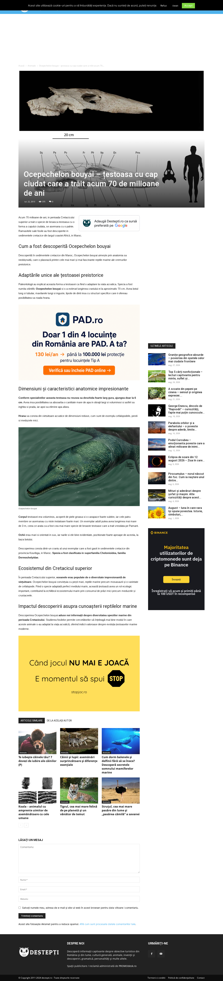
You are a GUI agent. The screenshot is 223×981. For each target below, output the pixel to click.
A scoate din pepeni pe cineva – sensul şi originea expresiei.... (185, 392)
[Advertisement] (111, 40)
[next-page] (26, 825)
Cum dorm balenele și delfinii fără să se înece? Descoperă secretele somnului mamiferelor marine (118, 764)
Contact (201, 977)
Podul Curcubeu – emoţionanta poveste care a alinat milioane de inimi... (186, 443)
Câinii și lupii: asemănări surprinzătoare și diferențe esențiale (78, 761)
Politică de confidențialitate (181, 977)
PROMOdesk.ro (127, 966)
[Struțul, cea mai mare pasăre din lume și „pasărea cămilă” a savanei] (121, 790)
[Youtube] (160, 953)
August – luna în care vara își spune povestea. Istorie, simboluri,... (185, 511)
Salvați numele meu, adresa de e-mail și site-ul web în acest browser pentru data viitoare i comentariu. (80, 907)
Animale (32, 65)
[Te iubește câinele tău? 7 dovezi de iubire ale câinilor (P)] (37, 741)
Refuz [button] (163, 5)
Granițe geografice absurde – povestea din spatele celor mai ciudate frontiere (186, 358)
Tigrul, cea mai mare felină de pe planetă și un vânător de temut (78, 810)
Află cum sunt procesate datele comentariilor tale (107, 924)
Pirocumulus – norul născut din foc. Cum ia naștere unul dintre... (186, 477)
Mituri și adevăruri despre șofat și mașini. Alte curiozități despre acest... (184, 494)
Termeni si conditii (156, 977)
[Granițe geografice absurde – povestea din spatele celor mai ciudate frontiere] (157, 359)
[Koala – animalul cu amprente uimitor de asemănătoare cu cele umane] (37, 790)
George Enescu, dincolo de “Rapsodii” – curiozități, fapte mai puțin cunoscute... (186, 409)
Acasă (21, 65)
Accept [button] (188, 5)
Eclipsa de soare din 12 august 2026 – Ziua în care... (186, 458)
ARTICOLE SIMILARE (32, 720)
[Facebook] (151, 953)
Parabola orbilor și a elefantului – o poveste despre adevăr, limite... (183, 426)
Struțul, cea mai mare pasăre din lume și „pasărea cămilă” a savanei (121, 810)
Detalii (175, 6)
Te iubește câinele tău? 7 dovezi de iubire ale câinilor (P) (37, 761)
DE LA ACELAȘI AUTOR (59, 720)
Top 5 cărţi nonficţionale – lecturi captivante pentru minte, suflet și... (185, 375)
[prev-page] (20, 825)
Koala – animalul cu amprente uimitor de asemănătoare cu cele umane (33, 812)
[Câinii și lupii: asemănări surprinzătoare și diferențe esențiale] (79, 741)
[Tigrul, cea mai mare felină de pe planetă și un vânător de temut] (79, 790)
